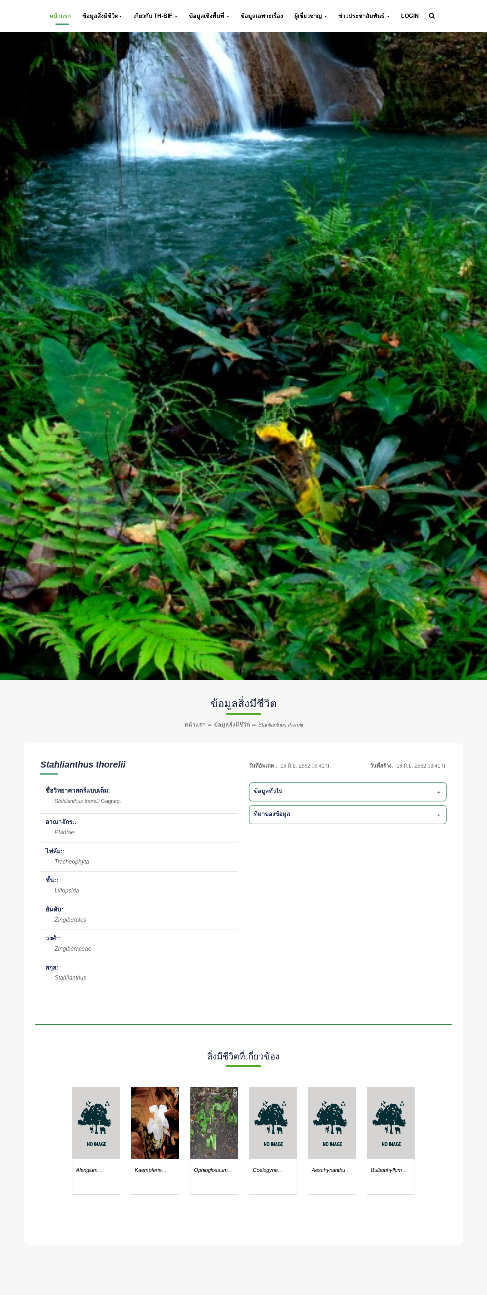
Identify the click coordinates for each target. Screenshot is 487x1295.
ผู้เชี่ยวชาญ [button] (308, 16)
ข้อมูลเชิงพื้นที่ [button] (207, 16)
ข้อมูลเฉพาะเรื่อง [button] (262, 16)
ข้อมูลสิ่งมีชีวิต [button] (100, 16)
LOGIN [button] (410, 16)
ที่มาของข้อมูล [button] (272, 814)
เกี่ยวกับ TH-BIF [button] (153, 16)
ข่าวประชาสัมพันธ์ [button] (362, 16)
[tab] (349, 792)
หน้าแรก (195, 725)
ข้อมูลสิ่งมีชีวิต (232, 725)
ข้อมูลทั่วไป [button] (268, 791)
